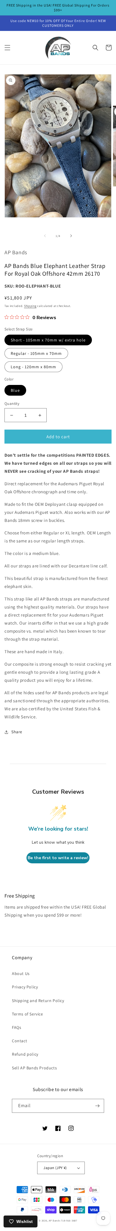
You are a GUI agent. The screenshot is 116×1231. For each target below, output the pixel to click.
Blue (15, 390)
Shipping (30, 306)
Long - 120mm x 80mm (33, 366)
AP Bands (54, 1220)
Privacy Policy (25, 987)
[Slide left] (44, 235)
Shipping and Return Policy (38, 1000)
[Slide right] (71, 235)
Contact (19, 1040)
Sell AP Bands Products (34, 1068)
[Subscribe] (97, 1106)
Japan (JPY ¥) (55, 1167)
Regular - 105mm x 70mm (36, 353)
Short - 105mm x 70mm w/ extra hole (48, 340)
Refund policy (25, 1054)
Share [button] (16, 731)
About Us (21, 973)
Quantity (11, 403)
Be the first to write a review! (58, 858)
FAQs (16, 1027)
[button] (7, 47)
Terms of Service (27, 1014)
